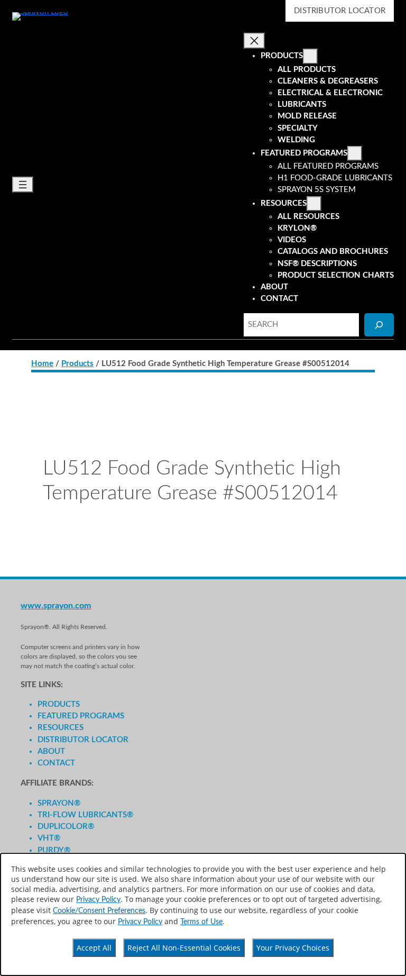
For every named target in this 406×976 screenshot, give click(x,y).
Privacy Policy (98, 900)
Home (42, 364)
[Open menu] (22, 185)
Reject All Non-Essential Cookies (184, 948)
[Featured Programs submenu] (354, 153)
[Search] (379, 324)
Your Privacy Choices (292, 948)
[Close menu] (254, 41)
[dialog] (203, 914)
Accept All (94, 948)
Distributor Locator (339, 11)
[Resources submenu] (314, 203)
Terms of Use (201, 922)
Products (77, 364)
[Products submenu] (310, 56)
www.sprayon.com (56, 605)
